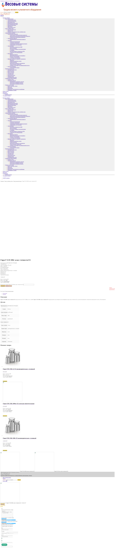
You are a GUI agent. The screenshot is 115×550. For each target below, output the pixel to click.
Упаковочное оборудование (11, 78)
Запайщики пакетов (12, 80)
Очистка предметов (12, 66)
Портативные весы (11, 27)
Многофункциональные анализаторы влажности (20, 36)
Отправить (4, 544)
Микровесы (10, 26)
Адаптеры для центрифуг (15, 57)
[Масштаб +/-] (4, 505)
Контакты (5, 92)
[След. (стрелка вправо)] (2, 506)
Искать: (2, 12)
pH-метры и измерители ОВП (16, 47)
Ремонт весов (5, 91)
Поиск (17, 12)
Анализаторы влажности (13, 34)
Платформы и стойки (12, 90)
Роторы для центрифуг (14, 56)
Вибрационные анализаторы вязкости (18, 39)
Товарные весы (11, 76)
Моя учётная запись (7, 477)
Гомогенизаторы (13, 62)
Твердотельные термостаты (15, 64)
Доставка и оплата (6, 95)
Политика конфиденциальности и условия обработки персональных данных (16, 475)
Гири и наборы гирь (9, 28)
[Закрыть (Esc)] (0, 505)
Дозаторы (10, 40)
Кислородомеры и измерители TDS (17, 51)
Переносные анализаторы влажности (17, 37)
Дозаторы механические (15, 41)
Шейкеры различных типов (15, 61)
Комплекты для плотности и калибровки (16, 89)
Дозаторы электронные (15, 42)
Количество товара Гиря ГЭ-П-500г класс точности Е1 (11, 284)
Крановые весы (11, 70)
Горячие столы (11, 79)
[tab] (59, 293)
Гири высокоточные (12, 29)
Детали (4, 294)
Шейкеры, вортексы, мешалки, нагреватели (17, 58)
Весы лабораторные (9, 18)
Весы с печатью (11, 71)
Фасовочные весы (11, 75)
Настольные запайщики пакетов (16, 83)
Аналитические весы (12, 21)
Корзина (5, 481)
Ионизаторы (10, 88)
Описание (5, 293)
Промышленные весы (9, 68)
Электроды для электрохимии (16, 52)
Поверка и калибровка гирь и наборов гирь (16, 31)
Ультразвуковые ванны (14, 67)
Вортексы (12, 60)
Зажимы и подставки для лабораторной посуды (19, 65)
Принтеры (10, 87)
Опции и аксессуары (9, 84)
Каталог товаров (6, 17)
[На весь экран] (3, 505)
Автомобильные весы (12, 69)
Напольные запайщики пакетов (16, 82)
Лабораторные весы (12, 19)
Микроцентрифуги (14, 54)
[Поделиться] (2, 505)
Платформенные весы (12, 77)
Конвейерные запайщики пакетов (17, 81)
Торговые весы (11, 73)
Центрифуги (10, 53)
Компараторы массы (12, 25)
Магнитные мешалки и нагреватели (17, 63)
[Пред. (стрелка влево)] (0, 506)
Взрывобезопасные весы (13, 23)
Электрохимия (11, 45)
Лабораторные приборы (10, 32)
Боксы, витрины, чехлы (12, 86)
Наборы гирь (10, 30)
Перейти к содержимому (15, 1)
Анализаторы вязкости (12, 38)
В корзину (3, 285)
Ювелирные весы (11, 22)
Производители (8, 94)
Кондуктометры (13, 48)
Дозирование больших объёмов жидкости (18, 43)
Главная (2, 181)
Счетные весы (10, 74)
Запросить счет (8, 285)
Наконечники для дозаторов (16, 44)
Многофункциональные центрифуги (17, 55)
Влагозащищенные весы (13, 24)
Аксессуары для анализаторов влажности (18, 35)
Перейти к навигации (4, 1)
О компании (5, 93)
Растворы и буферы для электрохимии (18, 49)
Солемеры (12, 50)
